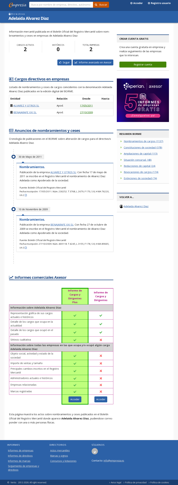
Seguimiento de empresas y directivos (23, 467)
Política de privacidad (136, 482)
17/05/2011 (86, 105)
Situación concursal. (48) (138, 159)
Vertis (13, 482)
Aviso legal (116, 482)
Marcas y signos (59, 455)
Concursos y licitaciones (63, 461)
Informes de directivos (20, 455)
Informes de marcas (19, 461)
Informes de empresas (20, 450)
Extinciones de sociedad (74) (140, 178)
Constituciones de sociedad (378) (143, 147)
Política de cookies (159, 482)
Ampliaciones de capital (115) (140, 153)
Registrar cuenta (143, 64)
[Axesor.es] (143, 100)
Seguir (65, 62)
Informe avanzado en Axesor (94, 62)
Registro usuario (160, 3)
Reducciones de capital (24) (139, 166)
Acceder (137, 3)
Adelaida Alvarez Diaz (136, 206)
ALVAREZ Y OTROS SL (26, 105)
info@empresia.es (114, 460)
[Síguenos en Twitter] (95, 452)
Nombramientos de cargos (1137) (143, 141)
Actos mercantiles (60, 450)
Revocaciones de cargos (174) (141, 172)
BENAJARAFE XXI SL (25, 112)
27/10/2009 (86, 112)
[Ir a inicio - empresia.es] (18, 4)
